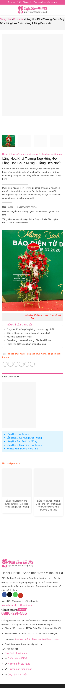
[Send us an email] (9, 594)
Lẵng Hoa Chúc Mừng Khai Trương (24, 437)
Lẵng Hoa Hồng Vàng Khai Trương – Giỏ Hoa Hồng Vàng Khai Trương (17, 503)
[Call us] (15, 594)
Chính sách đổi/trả (17, 658)
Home (5, 154)
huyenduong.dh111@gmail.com (17, 605)
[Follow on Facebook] (4, 594)
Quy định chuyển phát (16, 653)
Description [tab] (11, 376)
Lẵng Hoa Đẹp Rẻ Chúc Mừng (22, 441)
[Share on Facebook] (10, 364)
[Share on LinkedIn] (32, 364)
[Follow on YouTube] (20, 595)
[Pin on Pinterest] (26, 364)
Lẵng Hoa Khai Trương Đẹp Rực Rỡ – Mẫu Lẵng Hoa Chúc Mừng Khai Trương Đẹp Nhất (48, 505)
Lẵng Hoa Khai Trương (18, 434)
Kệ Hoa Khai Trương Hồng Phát (22, 448)
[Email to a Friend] (21, 364)
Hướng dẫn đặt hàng (18, 663)
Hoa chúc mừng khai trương (24, 154)
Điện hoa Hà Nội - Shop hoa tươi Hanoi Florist (36, 639)
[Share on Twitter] (15, 364)
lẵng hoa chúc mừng (36, 354)
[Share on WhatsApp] (5, 364)
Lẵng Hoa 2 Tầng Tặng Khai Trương (24, 445)
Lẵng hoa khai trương (51, 154)
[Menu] (4, 10)
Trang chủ (5, 19)
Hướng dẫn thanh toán (19, 669)
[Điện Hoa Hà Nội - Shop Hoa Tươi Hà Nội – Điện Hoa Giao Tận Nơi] (32, 10)
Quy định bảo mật (17, 674)
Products (18, 19)
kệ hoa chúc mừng (17, 354)
